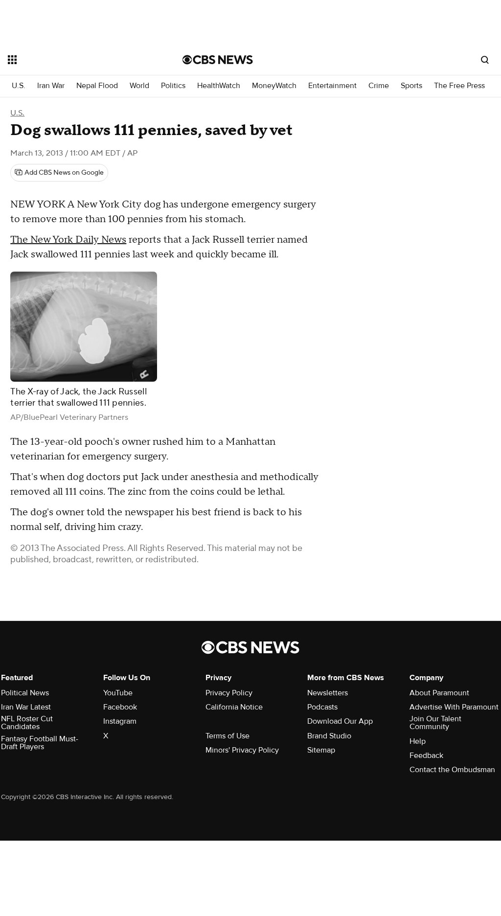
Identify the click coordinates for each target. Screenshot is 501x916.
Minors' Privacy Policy (242, 750)
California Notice (234, 707)
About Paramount (439, 693)
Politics (173, 86)
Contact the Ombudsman (452, 770)
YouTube (118, 693)
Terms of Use (227, 736)
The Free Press (459, 86)
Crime (378, 86)
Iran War (51, 86)
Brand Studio (329, 736)
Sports (411, 86)
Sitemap (321, 750)
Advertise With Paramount (454, 707)
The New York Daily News (68, 239)
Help (418, 741)
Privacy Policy (228, 693)
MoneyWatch (274, 86)
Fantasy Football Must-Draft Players (39, 743)
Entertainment (332, 86)
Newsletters (327, 693)
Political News (25, 693)
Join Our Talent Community (435, 723)
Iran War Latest (26, 707)
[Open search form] (484, 59)
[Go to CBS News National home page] (217, 60)
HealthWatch (218, 86)
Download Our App (340, 721)
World (139, 86)
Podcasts (322, 707)
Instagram (120, 721)
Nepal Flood (97, 86)
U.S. (18, 86)
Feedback (426, 755)
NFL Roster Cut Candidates (27, 723)
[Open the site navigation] (78, 59)
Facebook (120, 707)
